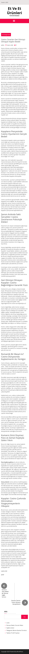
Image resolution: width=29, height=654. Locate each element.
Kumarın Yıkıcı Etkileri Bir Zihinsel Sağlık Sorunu (5, 593)
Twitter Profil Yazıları (13, 633)
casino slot (4, 571)
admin (2, 45)
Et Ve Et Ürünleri (14, 10)
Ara (5, 612)
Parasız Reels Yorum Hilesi (14, 625)
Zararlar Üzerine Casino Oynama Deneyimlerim (15, 602)
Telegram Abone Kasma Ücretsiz (16, 630)
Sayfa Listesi (10, 628)
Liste (7, 623)
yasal (2, 574)
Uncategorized (6, 34)
